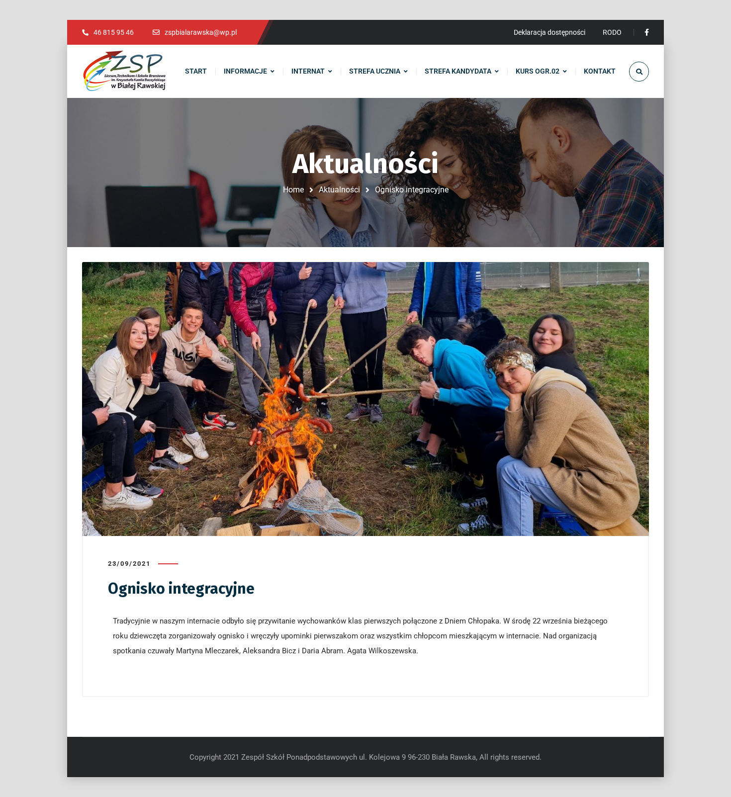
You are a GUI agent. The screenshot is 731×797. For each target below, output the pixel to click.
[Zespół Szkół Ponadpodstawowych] (124, 71)
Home (293, 189)
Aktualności (339, 189)
